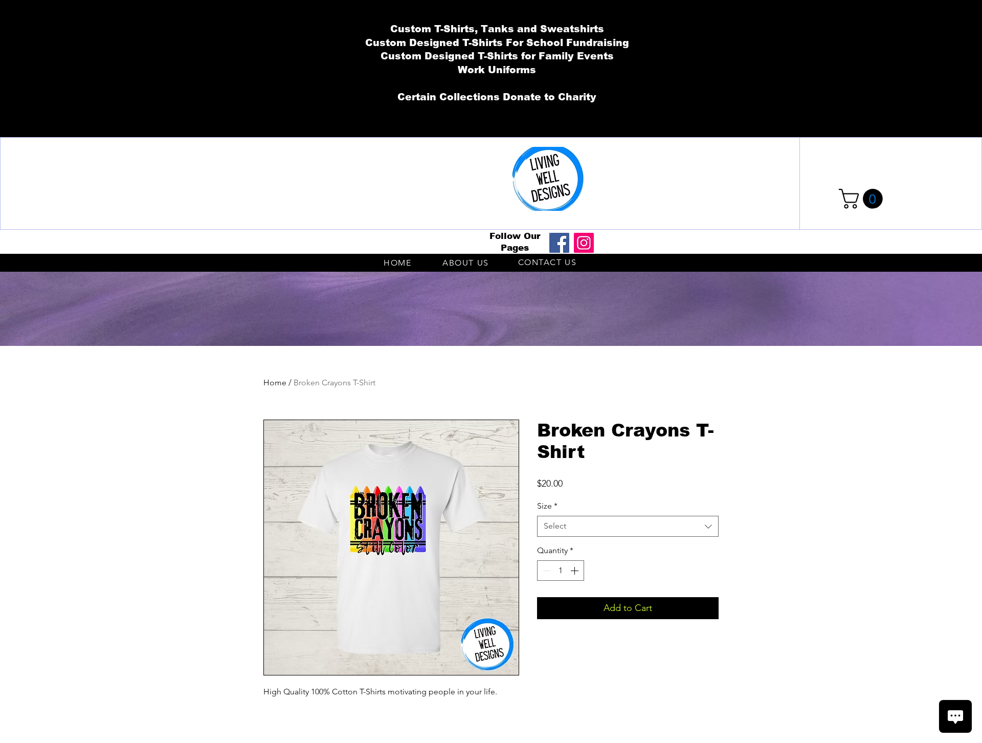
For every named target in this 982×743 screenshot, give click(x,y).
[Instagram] (584, 243)
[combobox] (628, 526)
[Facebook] (559, 243)
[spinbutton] (560, 570)
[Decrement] (546, 570)
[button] (863, 199)
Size (547, 506)
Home (274, 382)
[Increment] (575, 570)
